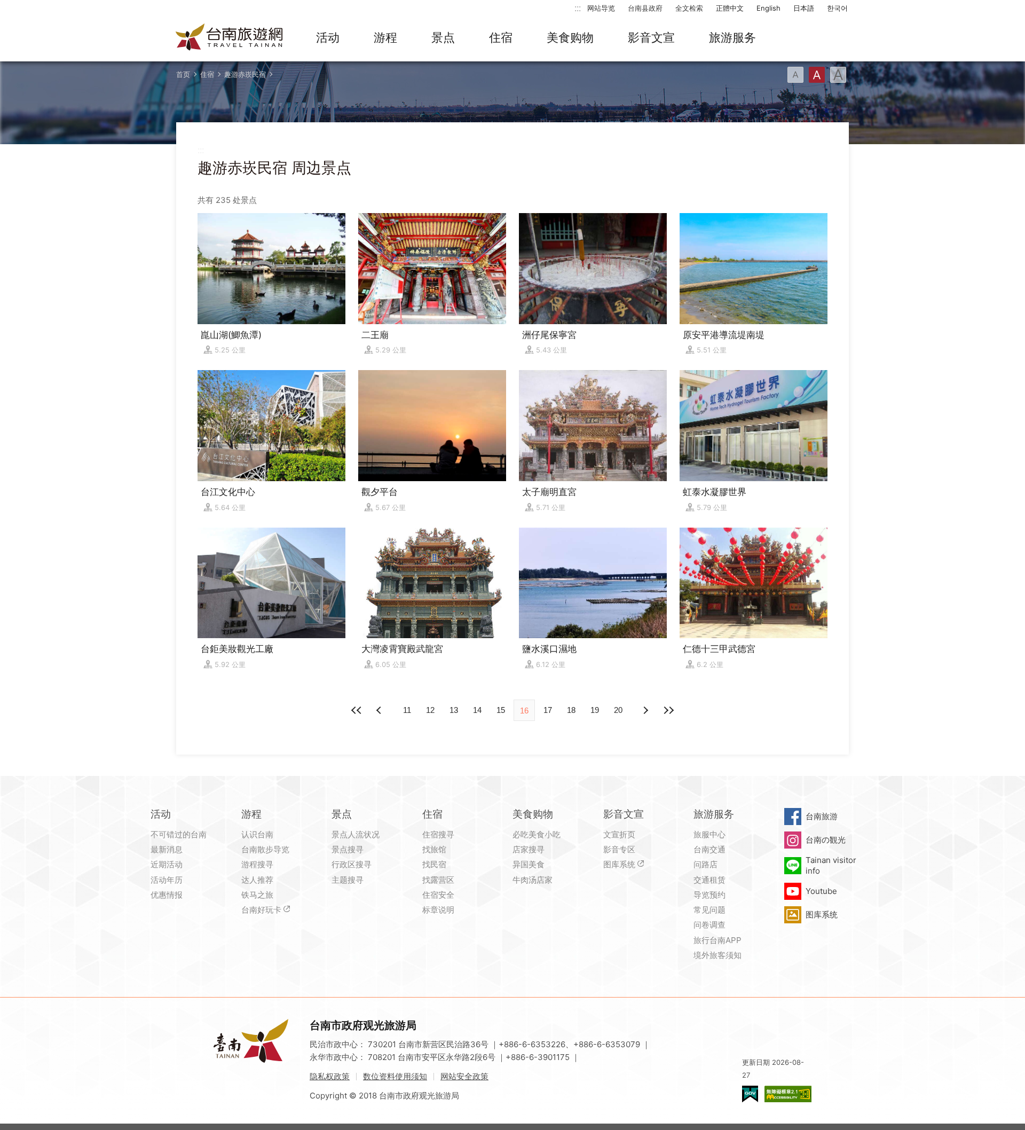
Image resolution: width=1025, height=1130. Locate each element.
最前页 (356, 710)
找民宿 (434, 864)
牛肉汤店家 (532, 880)
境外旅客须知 (717, 955)
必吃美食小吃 (536, 834)
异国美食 (528, 864)
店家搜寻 (528, 849)
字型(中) (817, 75)
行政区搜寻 (352, 864)
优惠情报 (167, 895)
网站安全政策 (464, 1076)
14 (477, 710)
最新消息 (167, 849)
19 (594, 710)
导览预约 (709, 895)
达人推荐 (257, 880)
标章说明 (438, 910)
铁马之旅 (257, 895)
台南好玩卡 (261, 910)
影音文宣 (651, 37)
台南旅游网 (229, 37)
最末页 (668, 710)
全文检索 (689, 8)
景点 (443, 37)
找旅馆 (434, 849)
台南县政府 (645, 8)
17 (547, 710)
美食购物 (570, 37)
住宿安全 (438, 895)
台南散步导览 (265, 849)
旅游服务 (732, 37)
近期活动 (167, 864)
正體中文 (730, 8)
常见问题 (709, 910)
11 (407, 710)
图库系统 (619, 864)
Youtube (821, 891)
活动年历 (167, 880)
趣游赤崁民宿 (245, 74)
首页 (183, 74)
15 (500, 710)
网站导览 (601, 8)
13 (454, 710)
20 (618, 710)
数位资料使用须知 (395, 1076)
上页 (645, 710)
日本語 (803, 8)
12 (430, 710)
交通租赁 (709, 880)
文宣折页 (619, 834)
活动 (328, 37)
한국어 (837, 8)
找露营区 (438, 880)
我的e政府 (750, 1094)
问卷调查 (709, 925)
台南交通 (709, 849)
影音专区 (619, 849)
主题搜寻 (348, 880)
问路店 (705, 864)
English (768, 8)
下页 (380, 710)
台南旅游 (822, 816)
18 (571, 710)
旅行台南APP (717, 940)
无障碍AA (787, 1094)
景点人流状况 (356, 834)
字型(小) (795, 75)
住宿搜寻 (438, 834)
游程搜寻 (257, 864)
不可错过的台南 (179, 834)
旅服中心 (709, 834)
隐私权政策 (330, 1076)
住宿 (500, 37)
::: (577, 8)
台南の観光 (826, 840)
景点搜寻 (348, 849)
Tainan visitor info (831, 865)
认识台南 (257, 834)
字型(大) (838, 75)
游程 (385, 37)
